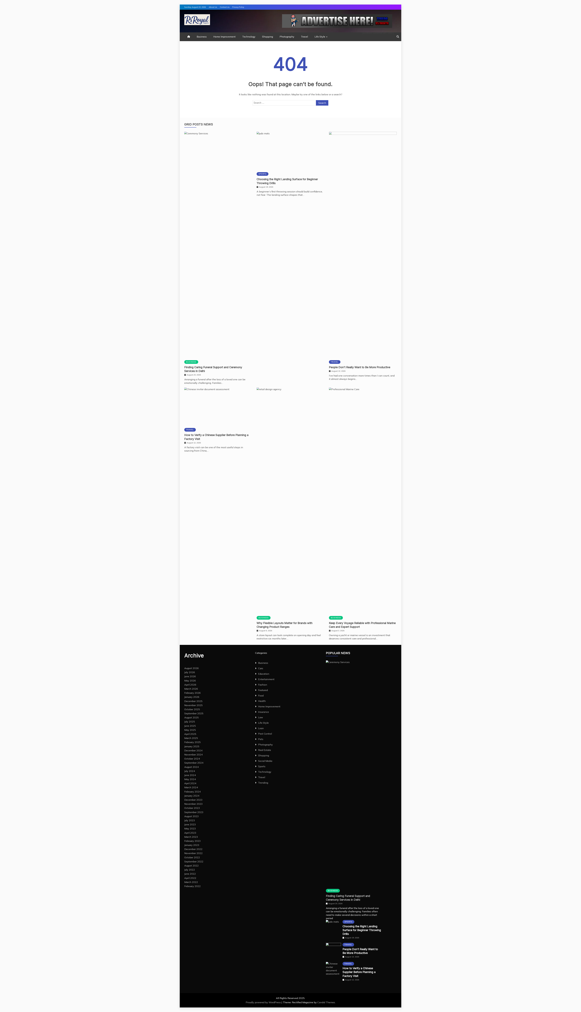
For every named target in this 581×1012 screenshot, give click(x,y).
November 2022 (193, 853)
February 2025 (192, 742)
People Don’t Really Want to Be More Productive (359, 367)
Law (260, 717)
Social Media (265, 760)
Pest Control (265, 733)
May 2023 (190, 828)
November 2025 (193, 705)
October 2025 (192, 709)
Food (261, 695)
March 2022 (191, 882)
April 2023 (190, 832)
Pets (260, 739)
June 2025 (190, 725)
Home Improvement (224, 36)
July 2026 (189, 672)
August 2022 (191, 865)
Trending (263, 782)
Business (202, 36)
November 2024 (193, 754)
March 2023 (191, 836)
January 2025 (191, 746)
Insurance (263, 711)
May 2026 (190, 680)
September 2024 (193, 762)
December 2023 (193, 799)
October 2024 (192, 758)
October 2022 (192, 857)
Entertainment (266, 679)
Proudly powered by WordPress (263, 1002)
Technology (248, 36)
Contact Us (225, 7)
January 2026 (191, 696)
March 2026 (191, 688)
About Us (213, 7)
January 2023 (191, 845)
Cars (260, 668)
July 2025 (189, 721)
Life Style (320, 36)
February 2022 (192, 886)
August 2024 (191, 766)
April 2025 (190, 733)
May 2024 (190, 779)
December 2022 (193, 849)
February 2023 (192, 840)
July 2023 (189, 820)
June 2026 (190, 676)
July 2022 (189, 869)
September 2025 (193, 713)
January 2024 (191, 795)
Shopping (267, 36)
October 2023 (192, 807)
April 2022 (190, 877)
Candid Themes (326, 1002)
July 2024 (189, 771)
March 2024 (191, 787)
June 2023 (190, 824)
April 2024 (190, 783)
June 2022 (190, 873)
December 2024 (193, 750)
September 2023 (193, 812)
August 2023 (191, 816)
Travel (304, 36)
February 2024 (192, 791)
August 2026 (191, 668)
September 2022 (193, 861)
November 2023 (193, 803)
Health (262, 701)
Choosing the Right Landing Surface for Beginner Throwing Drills (362, 930)
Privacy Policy (238, 7)
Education (263, 673)
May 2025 (190, 729)
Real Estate (264, 750)
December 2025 (193, 701)
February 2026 (192, 692)
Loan (261, 728)
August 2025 (191, 717)
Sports (262, 174)
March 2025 (191, 738)
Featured (263, 690)
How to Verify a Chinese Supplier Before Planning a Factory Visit (359, 972)
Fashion (262, 684)
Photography (287, 36)
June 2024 (190, 775)
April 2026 (190, 684)
